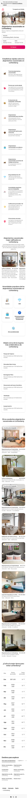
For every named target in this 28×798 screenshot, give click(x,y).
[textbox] (7, 42)
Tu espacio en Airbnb (18, 9)
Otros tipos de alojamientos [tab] (8, 760)
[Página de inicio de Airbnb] (3, 9)
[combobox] (13, 37)
